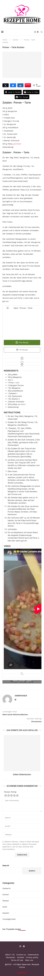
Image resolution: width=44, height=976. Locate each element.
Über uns (29, 960)
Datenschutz (33, 955)
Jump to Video (32, 92)
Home (4, 40)
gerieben (17, 144)
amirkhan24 (21, 696)
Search (5, 865)
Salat (4, 907)
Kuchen (15, 40)
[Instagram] (35, 31)
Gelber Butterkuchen (22, 774)
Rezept (5, 901)
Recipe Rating (10, 792)
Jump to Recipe (14, 92)
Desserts (6, 888)
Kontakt (20, 957)
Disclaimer (10, 957)
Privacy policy (32, 957)
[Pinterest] (37, 31)
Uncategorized (8, 919)
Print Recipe (23, 97)
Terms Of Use (17, 960)
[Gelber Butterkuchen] (22, 753)
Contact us (21, 955)
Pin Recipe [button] (23, 350)
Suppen (5, 913)
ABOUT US (10, 955)
